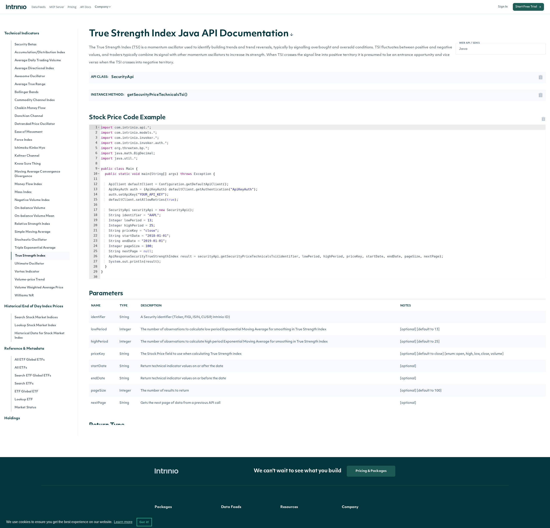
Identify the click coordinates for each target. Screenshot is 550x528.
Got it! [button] (144, 522)
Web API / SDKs (469, 43)
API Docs (85, 7)
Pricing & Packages (371, 471)
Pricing (72, 7)
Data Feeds (39, 7)
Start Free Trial (526, 6)
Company (101, 7)
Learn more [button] (123, 522)
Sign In (503, 6)
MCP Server (56, 7)
